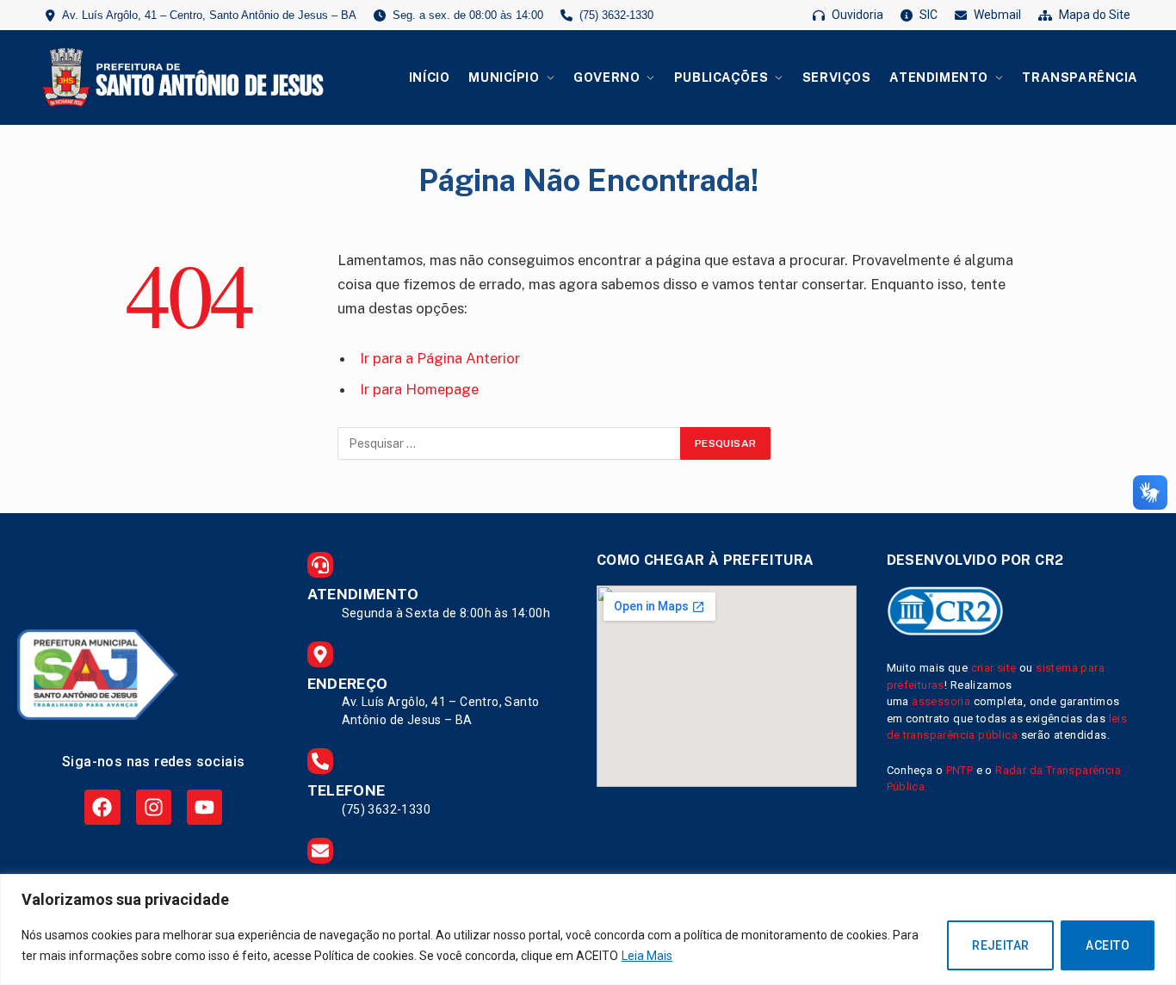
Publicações (721, 77)
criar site (994, 667)
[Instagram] (153, 807)
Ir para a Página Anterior (440, 358)
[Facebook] (102, 807)
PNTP (960, 770)
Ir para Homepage (419, 389)
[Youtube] (204, 807)
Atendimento (938, 77)
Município (503, 77)
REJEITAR (1000, 945)
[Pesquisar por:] (509, 443)
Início (429, 77)
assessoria (941, 701)
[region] (588, 929)
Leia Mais (647, 956)
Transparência (1080, 77)
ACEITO (1108, 945)
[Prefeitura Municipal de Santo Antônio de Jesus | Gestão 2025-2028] (179, 77)
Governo (606, 77)
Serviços (836, 77)
